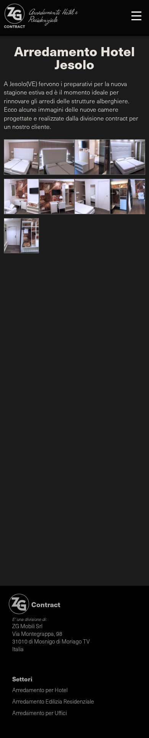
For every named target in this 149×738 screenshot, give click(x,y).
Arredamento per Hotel (40, 690)
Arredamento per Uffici (39, 713)
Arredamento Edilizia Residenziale (53, 701)
